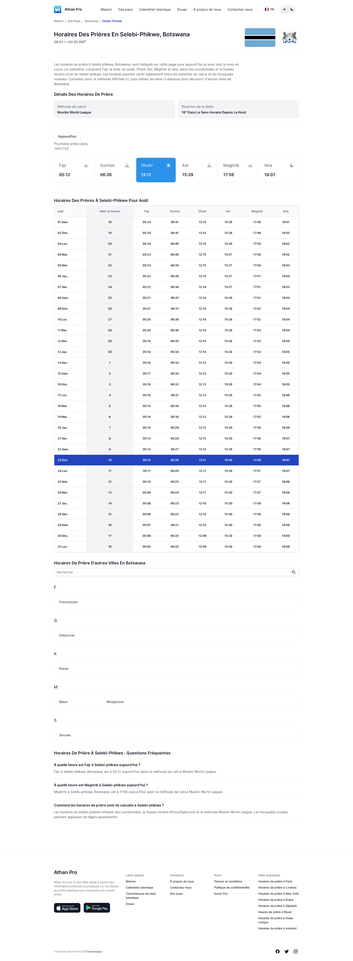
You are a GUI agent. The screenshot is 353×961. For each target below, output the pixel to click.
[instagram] (295, 951)
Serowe (65, 735)
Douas (182, 9)
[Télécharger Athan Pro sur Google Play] (97, 908)
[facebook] (277, 951)
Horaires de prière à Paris (275, 881)
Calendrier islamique (155, 9)
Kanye (63, 668)
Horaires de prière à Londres (277, 887)
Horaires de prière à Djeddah (277, 906)
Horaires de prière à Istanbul (277, 928)
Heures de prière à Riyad (275, 912)
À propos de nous (207, 9)
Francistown (68, 602)
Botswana (91, 21)
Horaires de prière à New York (278, 893)
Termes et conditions (228, 881)
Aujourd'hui (67, 136)
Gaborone (66, 635)
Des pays (125, 9)
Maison (106, 9)
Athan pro (73, 9)
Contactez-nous (240, 9)
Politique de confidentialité (231, 887)
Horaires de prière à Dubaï (275, 899)
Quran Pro (221, 893)
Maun (63, 702)
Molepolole (115, 702)
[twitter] (286, 951)
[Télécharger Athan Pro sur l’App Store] (67, 908)
